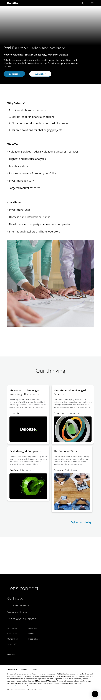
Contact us (14, 73)
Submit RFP (40, 73)
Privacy (34, 669)
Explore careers (18, 605)
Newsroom (32, 628)
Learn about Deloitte (21, 619)
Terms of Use (12, 669)
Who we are (12, 628)
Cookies (24, 669)
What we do (12, 633)
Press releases (34, 639)
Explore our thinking (81, 522)
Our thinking (12, 639)
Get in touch (15, 598)
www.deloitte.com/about (16, 686)
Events (31, 633)
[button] (82, 3)
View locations (17, 612)
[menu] (92, 3)
